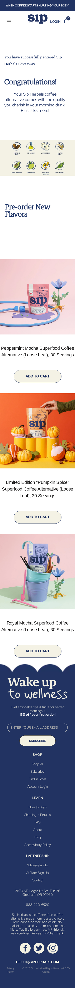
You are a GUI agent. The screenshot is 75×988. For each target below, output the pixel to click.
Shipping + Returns (37, 815)
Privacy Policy (10, 970)
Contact (37, 880)
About (37, 830)
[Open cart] (66, 21)
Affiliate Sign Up (37, 873)
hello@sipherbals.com (37, 962)
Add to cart (38, 376)
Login (55, 21)
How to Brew (38, 807)
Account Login (38, 786)
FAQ (38, 822)
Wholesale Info (37, 865)
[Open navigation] (9, 21)
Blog (37, 837)
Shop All (37, 764)
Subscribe (37, 741)
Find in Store (37, 779)
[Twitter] (39, 948)
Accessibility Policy (37, 845)
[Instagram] (52, 948)
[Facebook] (25, 948)
